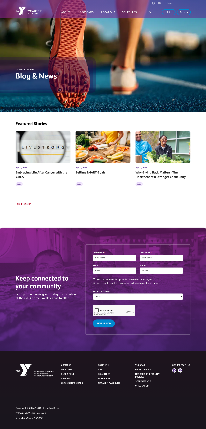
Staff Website (143, 381)
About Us (66, 365)
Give (100, 370)
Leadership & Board (72, 383)
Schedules (104, 378)
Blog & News (67, 374)
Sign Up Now (104, 323)
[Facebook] (153, 3)
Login (169, 3)
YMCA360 (140, 365)
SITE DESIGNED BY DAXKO (29, 418)
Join (168, 12)
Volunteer (104, 374)
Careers (65, 378)
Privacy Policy (143, 370)
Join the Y (103, 365)
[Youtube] (159, 3)
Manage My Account (109, 383)
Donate (184, 12)
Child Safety (142, 386)
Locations (66, 370)
